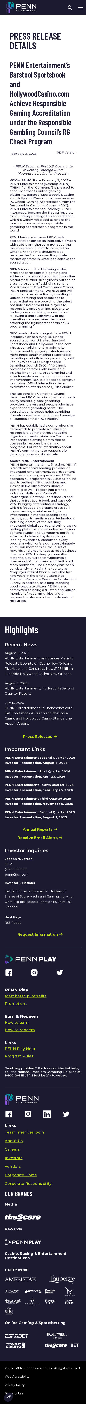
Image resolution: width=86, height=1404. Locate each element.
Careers (12, 1149)
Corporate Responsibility (28, 1183)
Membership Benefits (25, 996)
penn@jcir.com (16, 874)
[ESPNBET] (16, 1336)
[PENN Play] (23, 1242)
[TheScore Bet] (62, 1345)
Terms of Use (14, 1393)
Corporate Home (21, 1175)
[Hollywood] (17, 1270)
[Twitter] (60, 972)
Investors (14, 1158)
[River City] (51, 1301)
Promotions (16, 1003)
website (52, 454)
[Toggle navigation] (70, 7)
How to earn (17, 1022)
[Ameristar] (21, 1279)
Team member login (24, 1132)
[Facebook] (9, 972)
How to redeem (20, 1030)
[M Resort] (70, 1291)
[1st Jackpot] (9, 1311)
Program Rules (19, 1056)
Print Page (13, 917)
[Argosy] (12, 1291)
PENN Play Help (20, 1049)
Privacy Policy (15, 1385)
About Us (14, 1141)
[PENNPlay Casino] (15, 1345)
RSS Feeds (13, 923)
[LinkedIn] (47, 1114)
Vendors (13, 1166)
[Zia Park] (69, 1301)
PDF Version (66, 152)
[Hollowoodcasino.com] (57, 1336)
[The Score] (23, 1217)
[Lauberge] (61, 1279)
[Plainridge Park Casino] (32, 1302)
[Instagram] (34, 972)
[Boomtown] (33, 1291)
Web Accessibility (17, 1376)
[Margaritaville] (13, 1301)
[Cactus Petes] (50, 1291)
